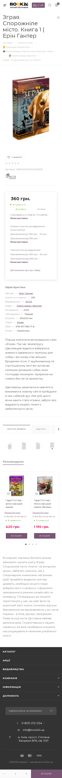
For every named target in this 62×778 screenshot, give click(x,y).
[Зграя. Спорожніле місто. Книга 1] (10, 446)
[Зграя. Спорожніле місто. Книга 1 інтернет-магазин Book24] (31, 108)
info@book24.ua (33, 730)
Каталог (9, 651)
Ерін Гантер (26, 293)
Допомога (11, 695)
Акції (6, 660)
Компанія (10, 678)
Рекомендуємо (13, 461)
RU (35, 5)
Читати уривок (16, 429)
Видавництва (13, 669)
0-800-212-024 (32, 723)
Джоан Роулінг (12, 512)
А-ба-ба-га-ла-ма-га (15, 516)
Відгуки (41, 429)
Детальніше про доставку (25, 270)
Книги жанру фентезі (29, 305)
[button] (26, 544)
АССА (28, 301)
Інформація (12, 687)
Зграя (20, 322)
